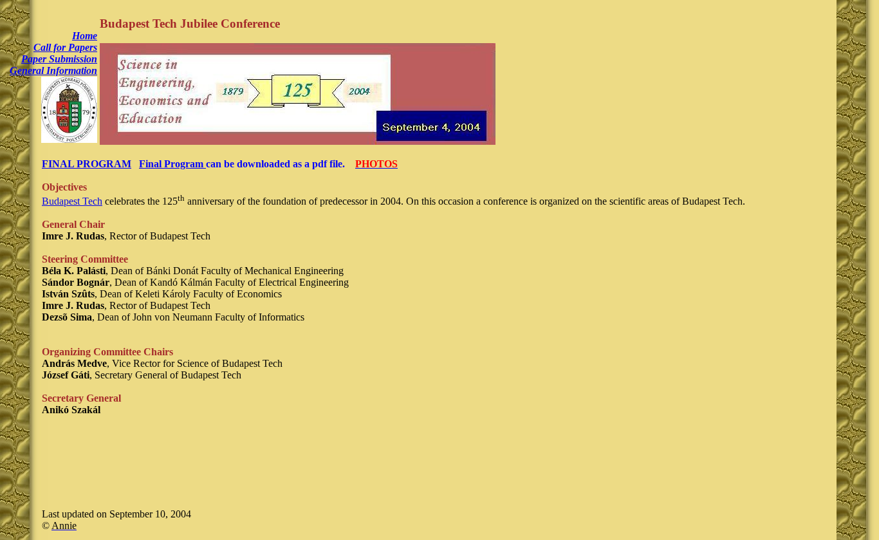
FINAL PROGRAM (86, 163)
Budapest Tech (72, 201)
